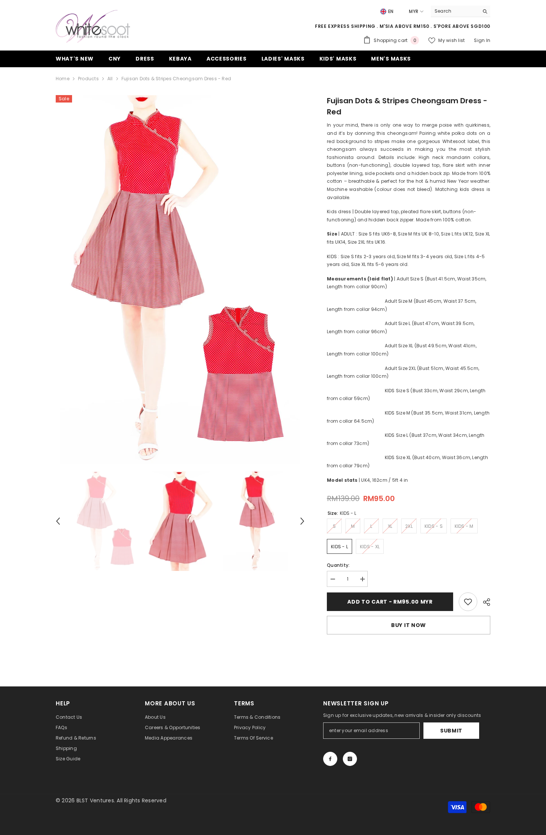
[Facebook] (330, 759)
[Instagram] (350, 759)
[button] (58, 521)
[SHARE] (483, 602)
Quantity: (338, 565)
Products (88, 78)
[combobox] (455, 11)
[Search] (460, 11)
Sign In (482, 40)
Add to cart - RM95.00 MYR (390, 601)
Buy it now (408, 625)
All (110, 78)
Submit (451, 730)
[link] (468, 601)
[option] (180, 279)
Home (62, 78)
